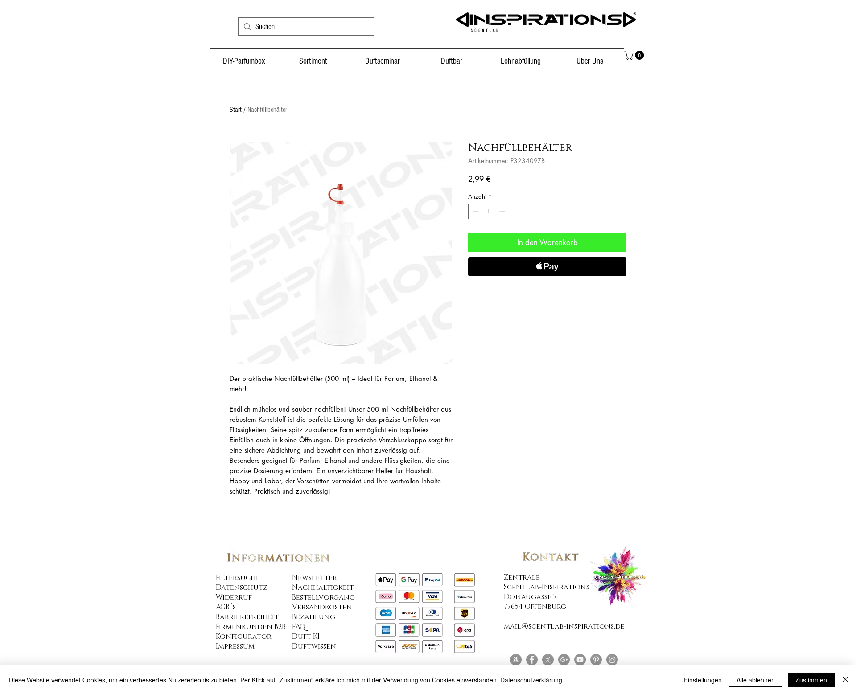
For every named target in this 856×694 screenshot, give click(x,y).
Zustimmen (811, 679)
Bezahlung (313, 617)
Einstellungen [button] (703, 679)
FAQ (298, 627)
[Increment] (503, 211)
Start (236, 110)
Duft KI (306, 636)
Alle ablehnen (756, 679)
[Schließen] (845, 680)
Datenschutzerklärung (531, 679)
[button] (635, 55)
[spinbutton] (489, 211)
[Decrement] (474, 211)
